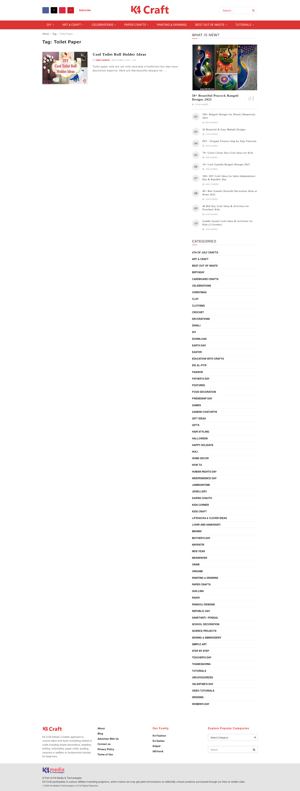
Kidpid (156, 746)
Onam (195, 564)
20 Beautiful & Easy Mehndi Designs (223, 129)
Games (196, 405)
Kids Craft (199, 511)
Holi (195, 451)
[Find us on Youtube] (70, 10)
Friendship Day (202, 398)
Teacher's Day (201, 657)
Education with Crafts (208, 358)
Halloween (200, 438)
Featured (198, 385)
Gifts (195, 425)
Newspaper (199, 557)
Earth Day (199, 345)
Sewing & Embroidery (206, 637)
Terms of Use (105, 754)
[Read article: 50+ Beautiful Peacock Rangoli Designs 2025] (225, 67)
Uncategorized (202, 677)
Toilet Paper (66, 33)
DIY (49, 24)
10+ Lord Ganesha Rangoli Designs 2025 (226, 164)
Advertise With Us (108, 738)
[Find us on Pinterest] (62, 10)
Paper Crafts (135, 24)
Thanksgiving (201, 664)
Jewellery (199, 491)
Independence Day (204, 478)
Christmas (199, 292)
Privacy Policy (106, 749)
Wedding (198, 697)
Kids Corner (200, 504)
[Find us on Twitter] (54, 10)
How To (197, 465)
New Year (198, 551)
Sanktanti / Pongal (205, 617)
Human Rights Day (204, 471)
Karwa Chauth (202, 498)
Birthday (198, 272)
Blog (100, 733)
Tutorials (243, 24)
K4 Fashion (159, 735)
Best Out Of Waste (209, 24)
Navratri (198, 544)
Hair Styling (200, 431)
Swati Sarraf (103, 60)
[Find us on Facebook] (45, 10)
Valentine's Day (202, 684)
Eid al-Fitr (199, 365)
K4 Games (159, 741)
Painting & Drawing (172, 24)
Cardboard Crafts (205, 279)
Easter (197, 352)
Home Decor (200, 458)
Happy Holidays (202, 445)
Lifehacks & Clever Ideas (209, 518)
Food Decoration (204, 392)
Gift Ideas (199, 418)
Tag (54, 33)
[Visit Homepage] (150, 10)
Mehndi (197, 531)
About (101, 728)
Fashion (197, 372)
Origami (197, 571)
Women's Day (200, 704)
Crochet (198, 312)
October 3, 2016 (121, 60)
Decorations (201, 319)
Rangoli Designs (203, 604)
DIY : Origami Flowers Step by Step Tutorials (229, 141)
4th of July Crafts (205, 252)
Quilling (198, 591)
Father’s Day (200, 378)
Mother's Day (201, 538)
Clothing (198, 305)
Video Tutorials (203, 690)
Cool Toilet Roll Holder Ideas (119, 54)
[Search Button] (254, 10)
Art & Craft (71, 24)
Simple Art (199, 644)
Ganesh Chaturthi (204, 411)
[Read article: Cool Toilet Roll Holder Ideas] (65, 68)
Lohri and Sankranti (206, 524)
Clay (195, 299)
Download (199, 338)
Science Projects (204, 630)
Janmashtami (201, 484)
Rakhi (196, 597)
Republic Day (201, 611)
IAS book (158, 751)
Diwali (196, 325)
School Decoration (205, 624)
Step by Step (200, 650)
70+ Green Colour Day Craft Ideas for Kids (227, 153)
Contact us (104, 744)
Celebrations (102, 24)
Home (45, 33)
